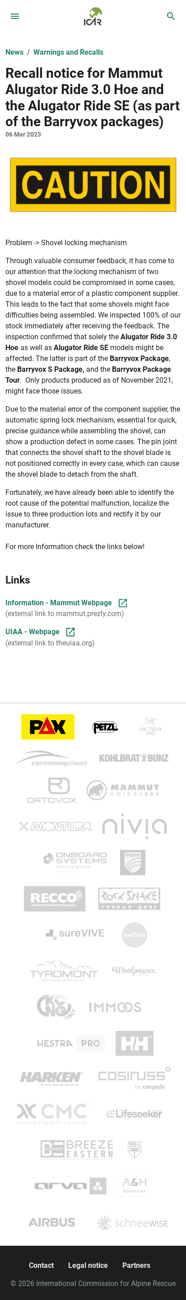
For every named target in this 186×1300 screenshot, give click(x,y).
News (14, 52)
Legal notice (88, 1265)
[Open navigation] (15, 16)
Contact (41, 1265)
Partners (136, 1265)
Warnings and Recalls (68, 52)
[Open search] (171, 16)
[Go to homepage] (93, 15)
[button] (93, 185)
